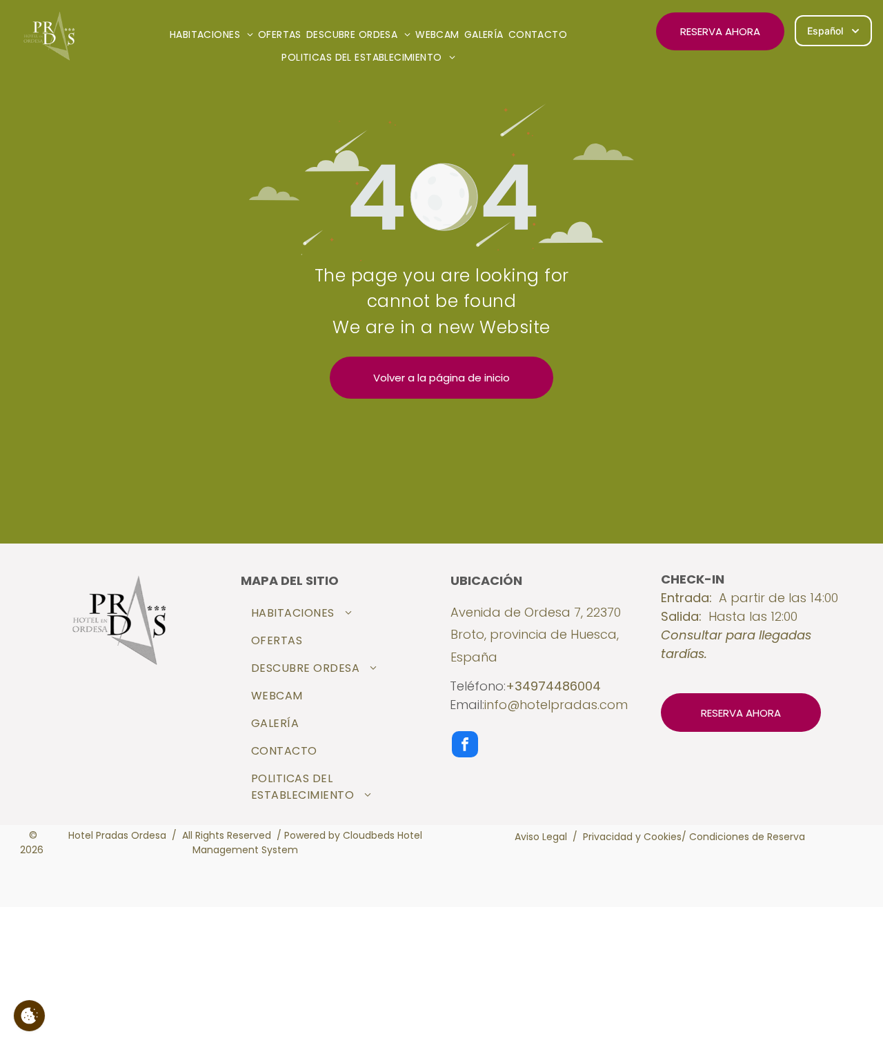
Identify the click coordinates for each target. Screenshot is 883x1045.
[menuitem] (214, 34)
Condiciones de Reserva (747, 837)
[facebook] (465, 746)
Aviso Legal (541, 837)
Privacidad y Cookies (632, 837)
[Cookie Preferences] (29, 1015)
